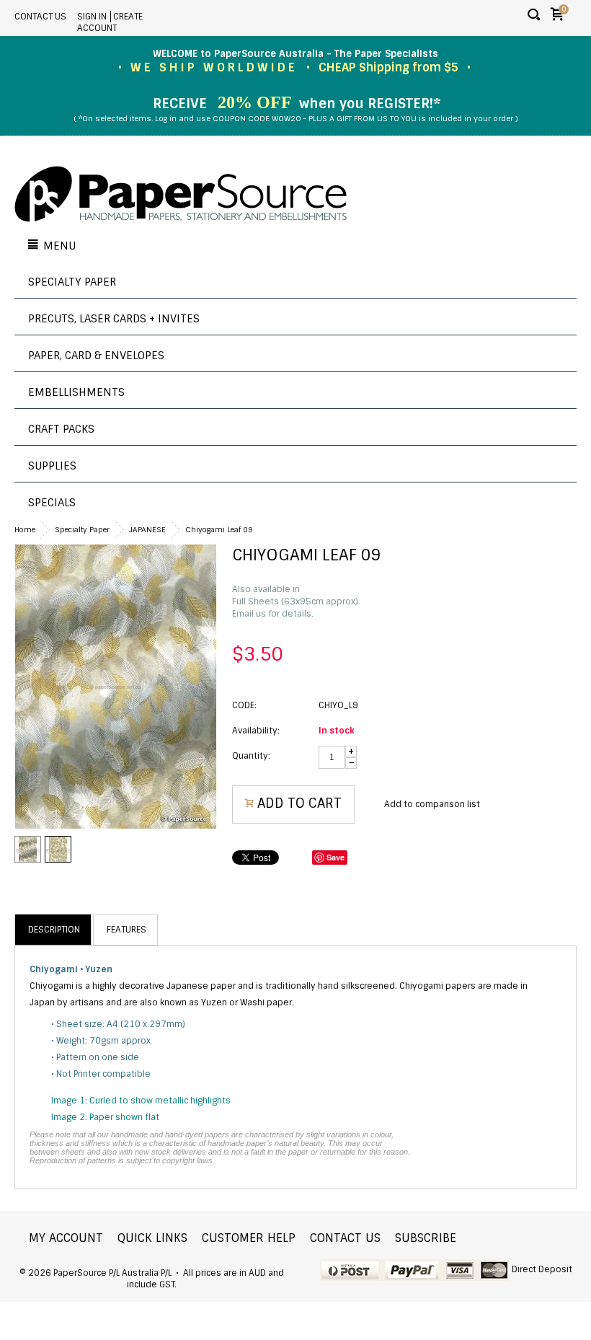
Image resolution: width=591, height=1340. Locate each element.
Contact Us (40, 16)
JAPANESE (147, 529)
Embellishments (76, 392)
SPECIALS (52, 502)
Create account (110, 22)
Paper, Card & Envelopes (96, 355)
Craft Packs (61, 429)
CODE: (244, 705)
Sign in (92, 16)
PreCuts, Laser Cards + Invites (114, 319)
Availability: (256, 730)
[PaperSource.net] (180, 195)
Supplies (52, 466)
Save (335, 857)
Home (24, 529)
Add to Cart (299, 803)
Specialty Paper (72, 282)
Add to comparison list (432, 804)
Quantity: (251, 756)
